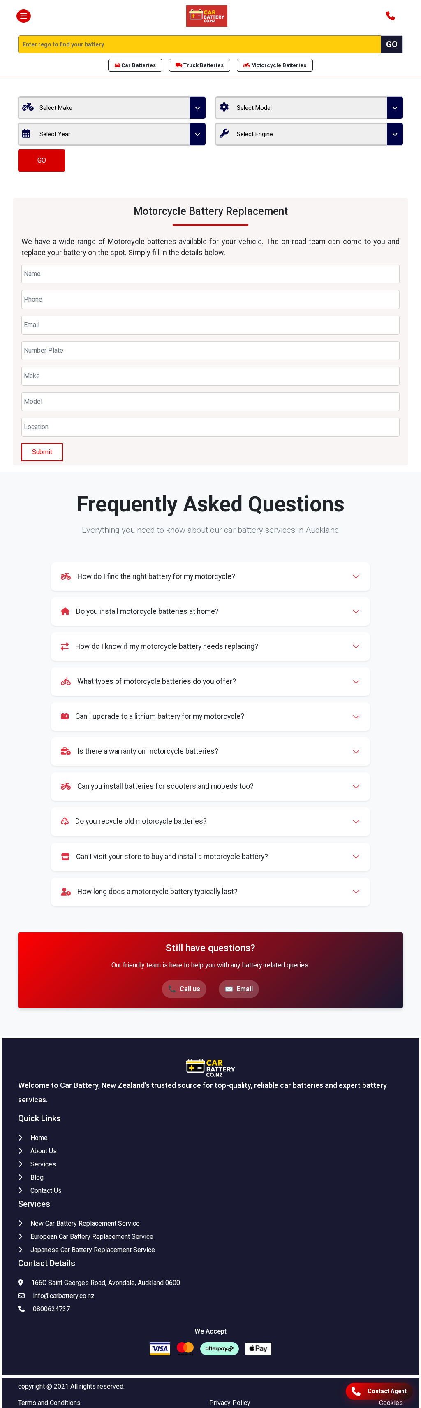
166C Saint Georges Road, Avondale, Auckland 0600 (105, 1283)
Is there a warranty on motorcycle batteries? (147, 751)
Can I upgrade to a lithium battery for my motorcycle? (159, 716)
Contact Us (46, 1190)
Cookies (391, 1403)
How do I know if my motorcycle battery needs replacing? (166, 646)
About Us (43, 1151)
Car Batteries (138, 65)
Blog (37, 1177)
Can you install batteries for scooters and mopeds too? (165, 786)
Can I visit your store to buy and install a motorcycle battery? (172, 857)
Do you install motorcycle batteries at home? (147, 611)
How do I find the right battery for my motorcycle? (156, 576)
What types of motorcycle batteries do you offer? (156, 681)
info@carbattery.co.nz (64, 1296)
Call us (190, 989)
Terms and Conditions (49, 1403)
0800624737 (51, 1309)
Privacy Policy (229, 1403)
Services (43, 1164)
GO (41, 160)
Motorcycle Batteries (278, 65)
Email (244, 989)
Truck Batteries (203, 65)
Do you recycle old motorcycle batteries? (141, 821)
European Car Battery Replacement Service (91, 1237)
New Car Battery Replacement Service (85, 1223)
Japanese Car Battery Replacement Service (92, 1250)
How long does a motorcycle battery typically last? (157, 892)
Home (39, 1138)
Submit (42, 452)
